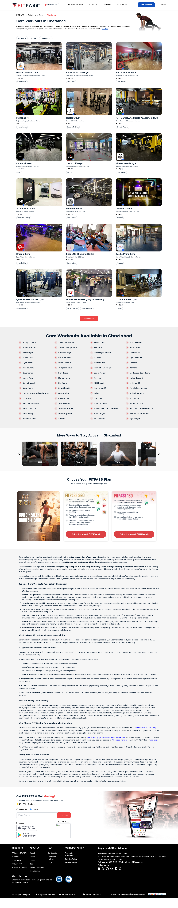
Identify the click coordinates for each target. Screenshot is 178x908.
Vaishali (61, 418)
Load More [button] (89, 318)
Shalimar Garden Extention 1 (142, 408)
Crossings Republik (102, 352)
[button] (50, 5)
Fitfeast (107, 5)
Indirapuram (28, 368)
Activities (32, 15)
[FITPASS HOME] (26, 5)
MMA (108, 737)
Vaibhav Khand (29, 418)
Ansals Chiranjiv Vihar (67, 347)
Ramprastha (64, 398)
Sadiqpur (98, 398)
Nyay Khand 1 (28, 388)
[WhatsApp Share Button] (120, 868)
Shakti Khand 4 (29, 408)
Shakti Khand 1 (64, 403)
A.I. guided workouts (120, 740)
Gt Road (97, 357)
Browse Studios (75, 5)
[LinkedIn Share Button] (116, 868)
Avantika (98, 347)
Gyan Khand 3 (64, 363)
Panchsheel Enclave (138, 388)
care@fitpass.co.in (135, 862)
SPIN (104, 737)
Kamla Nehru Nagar (103, 368)
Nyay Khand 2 (64, 388)
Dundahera (28, 357)
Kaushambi (28, 373)
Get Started (146, 4)
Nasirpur (98, 378)
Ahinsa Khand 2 (136, 342)
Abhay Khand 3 (29, 342)
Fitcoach (93, 5)
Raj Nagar (27, 398)
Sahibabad (134, 398)
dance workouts (118, 737)
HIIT (94, 737)
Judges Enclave (65, 368)
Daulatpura (135, 352)
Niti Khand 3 (135, 383)
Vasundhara (99, 418)
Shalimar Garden (65, 408)
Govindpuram (64, 357)
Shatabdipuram (65, 413)
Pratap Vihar (64, 393)
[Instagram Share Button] (107, 868)
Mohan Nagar (64, 378)
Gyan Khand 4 (100, 363)
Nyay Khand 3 (100, 388)
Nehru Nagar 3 (29, 383)
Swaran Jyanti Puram (139, 413)
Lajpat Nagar (100, 373)
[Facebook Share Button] (99, 868)
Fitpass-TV (122, 5)
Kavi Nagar (63, 373)
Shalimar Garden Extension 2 (106, 408)
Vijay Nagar (135, 418)
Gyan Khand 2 (29, 363)
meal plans (153, 740)
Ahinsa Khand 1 (100, 342)
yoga (99, 737)
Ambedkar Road (30, 347)
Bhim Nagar (28, 352)
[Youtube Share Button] (111, 868)
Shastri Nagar (29, 413)
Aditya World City (66, 342)
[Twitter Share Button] (103, 868)
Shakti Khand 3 (136, 403)
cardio (90, 737)
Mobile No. (23, 809)
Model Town (28, 378)
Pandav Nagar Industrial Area (36, 393)
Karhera (133, 368)
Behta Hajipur (136, 347)
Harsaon (133, 363)
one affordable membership (144, 728)
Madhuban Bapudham (140, 373)
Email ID (36, 809)
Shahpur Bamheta (31, 403)
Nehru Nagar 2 (136, 378)
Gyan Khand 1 (136, 357)
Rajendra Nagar (137, 393)
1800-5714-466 (115, 862)
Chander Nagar (65, 352)
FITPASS (20, 15)
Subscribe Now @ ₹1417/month (134, 534)
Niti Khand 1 (63, 383)
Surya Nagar (99, 413)
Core (41, 15)
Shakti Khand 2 (100, 403)
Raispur (97, 393)
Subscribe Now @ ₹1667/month (86, 534)
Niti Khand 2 (99, 383)
